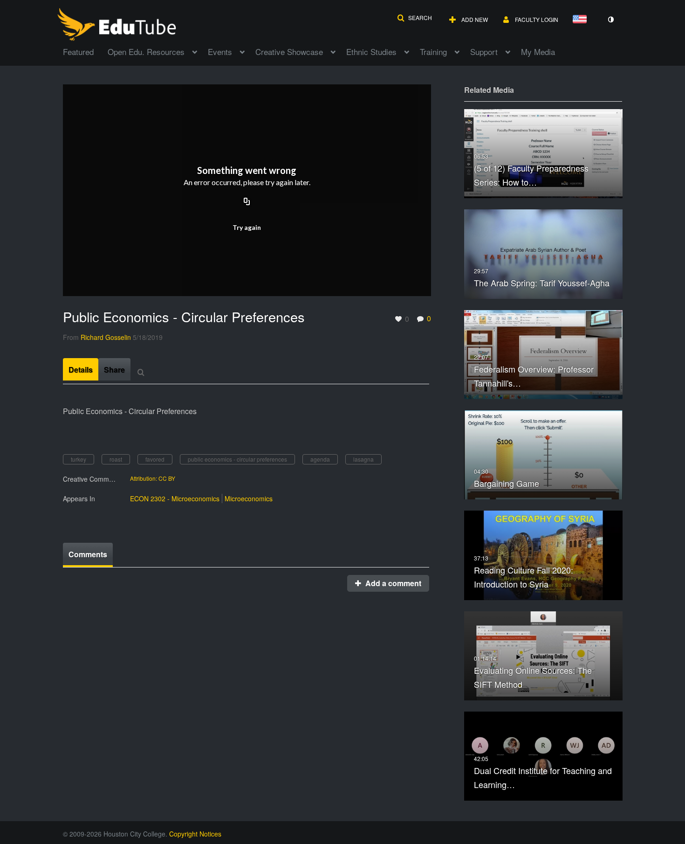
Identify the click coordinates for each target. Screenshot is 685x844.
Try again (247, 227)
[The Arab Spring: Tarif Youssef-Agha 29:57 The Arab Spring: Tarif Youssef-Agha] (543, 253)
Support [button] (484, 51)
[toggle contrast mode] (610, 19)
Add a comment (392, 583)
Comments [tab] (87, 554)
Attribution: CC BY (152, 478)
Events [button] (220, 51)
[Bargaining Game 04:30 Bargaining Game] (543, 454)
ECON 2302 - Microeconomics (174, 498)
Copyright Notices (195, 833)
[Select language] (581, 19)
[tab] (80, 369)
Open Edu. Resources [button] (146, 51)
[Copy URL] (247, 202)
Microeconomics (249, 498)
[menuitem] (85, 50)
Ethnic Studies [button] (371, 51)
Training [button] (433, 51)
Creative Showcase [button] (289, 51)
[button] (414, 17)
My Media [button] (538, 51)
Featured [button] (78, 51)
